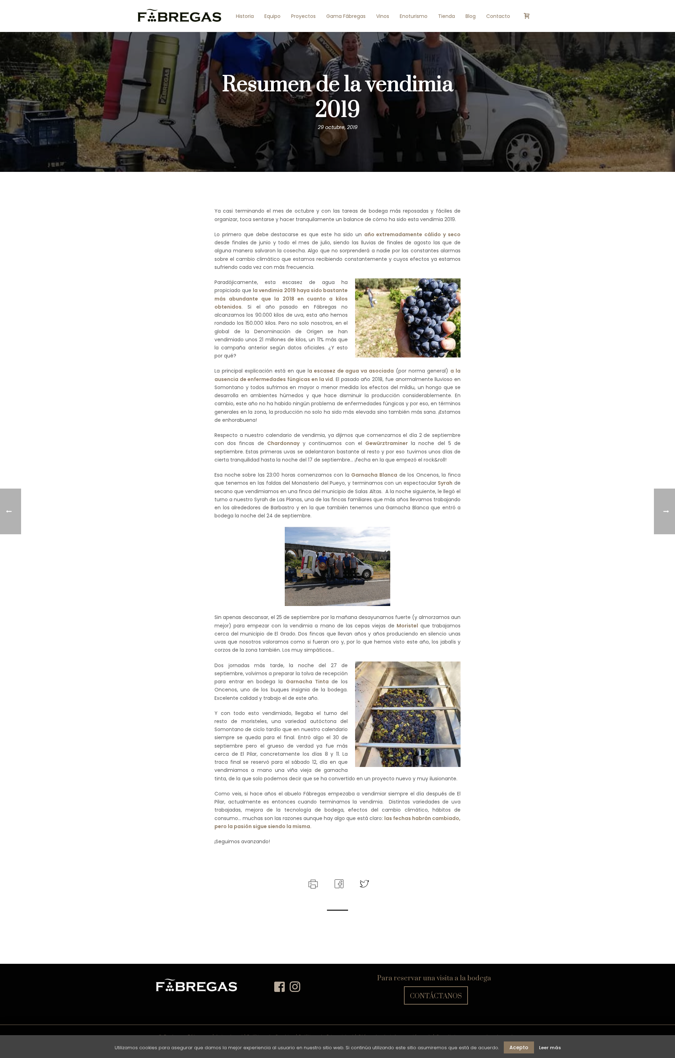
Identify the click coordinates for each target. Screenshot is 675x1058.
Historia (245, 16)
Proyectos (303, 16)
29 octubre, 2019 (338, 127)
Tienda (446, 16)
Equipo (272, 16)
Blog (470, 16)
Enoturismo (414, 16)
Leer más (550, 1047)
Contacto (498, 16)
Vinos (382, 16)
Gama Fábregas (346, 16)
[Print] (312, 883)
